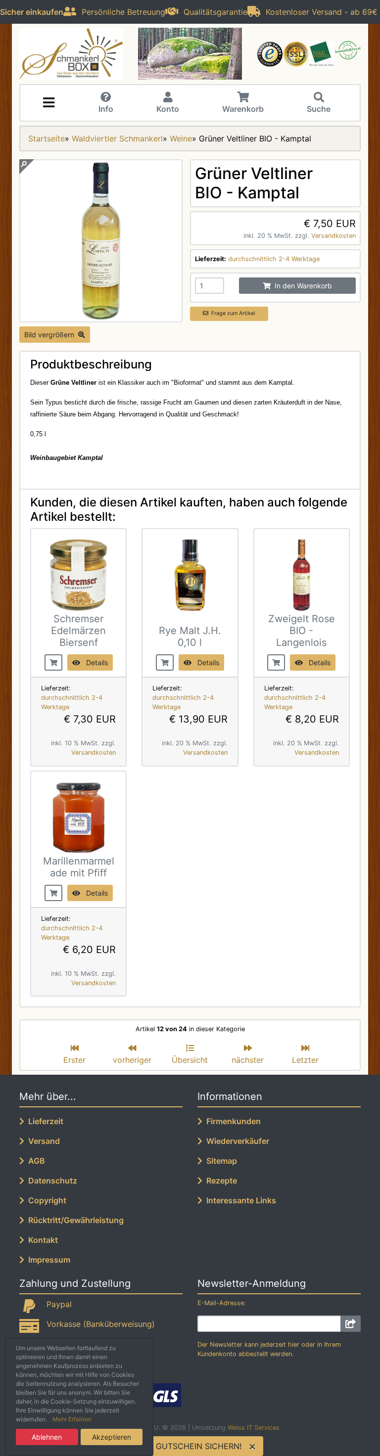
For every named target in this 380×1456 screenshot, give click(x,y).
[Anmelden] (350, 1324)
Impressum (47, 1260)
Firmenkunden (231, 1121)
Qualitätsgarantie (213, 12)
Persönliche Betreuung (121, 12)
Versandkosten (333, 235)
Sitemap (219, 1161)
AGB (34, 1161)
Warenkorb (243, 109)
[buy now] (53, 661)
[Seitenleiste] (48, 103)
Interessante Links (239, 1200)
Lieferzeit (43, 1121)
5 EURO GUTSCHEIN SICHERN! (182, 1446)
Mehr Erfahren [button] (72, 1419)
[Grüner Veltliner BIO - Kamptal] (101, 316)
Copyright (45, 1200)
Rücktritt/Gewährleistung (74, 1220)
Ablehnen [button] (47, 1437)
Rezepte (219, 1180)
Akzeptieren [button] (111, 1437)
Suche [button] (319, 109)
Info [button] (105, 109)
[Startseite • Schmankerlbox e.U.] (71, 54)
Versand (42, 1141)
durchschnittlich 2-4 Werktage (274, 259)
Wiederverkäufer (235, 1141)
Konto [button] (167, 109)
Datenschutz (50, 1180)
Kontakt (41, 1240)
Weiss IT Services (254, 1427)
